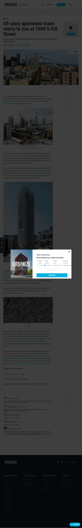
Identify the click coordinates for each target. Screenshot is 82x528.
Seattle (66, 261)
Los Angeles (48, 265)
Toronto (66, 263)
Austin (40, 263)
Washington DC (68, 265)
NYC (55, 263)
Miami (55, 261)
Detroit (47, 263)
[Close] (69, 252)
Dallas (47, 261)
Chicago (41, 265)
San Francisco (57, 265)
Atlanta (40, 261)
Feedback (76, 524)
